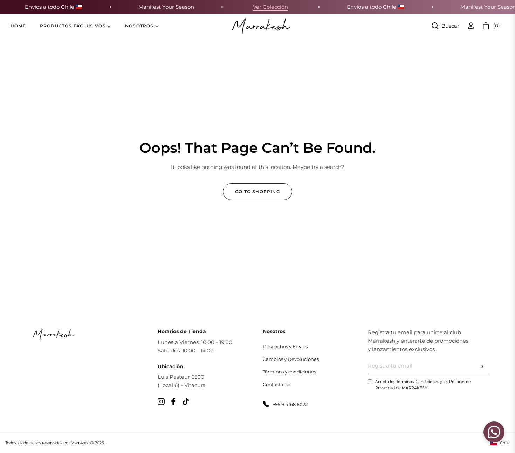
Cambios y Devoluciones (291, 359)
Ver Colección (266, 7)
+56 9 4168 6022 (290, 404)
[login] (471, 26)
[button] (445, 26)
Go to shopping (257, 191)
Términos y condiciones (289, 372)
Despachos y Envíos (285, 346)
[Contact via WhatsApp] (492, 431)
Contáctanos (277, 384)
